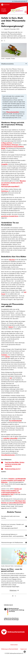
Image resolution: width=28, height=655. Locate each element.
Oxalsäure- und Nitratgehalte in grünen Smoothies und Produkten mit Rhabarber (13, 480)
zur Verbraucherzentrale (19, 1)
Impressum (23, 649)
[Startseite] (5, 5)
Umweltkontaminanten (8, 455)
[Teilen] (4, 40)
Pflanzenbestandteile (12, 112)
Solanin (11, 327)
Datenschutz (14, 645)
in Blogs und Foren (6, 143)
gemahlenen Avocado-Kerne (9, 216)
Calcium (7, 356)
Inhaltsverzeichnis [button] (7, 64)
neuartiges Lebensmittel (10, 438)
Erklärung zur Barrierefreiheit (9, 649)
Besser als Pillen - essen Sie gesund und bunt (11, 570)
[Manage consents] (24, 651)
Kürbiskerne (4, 191)
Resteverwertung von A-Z (12, 469)
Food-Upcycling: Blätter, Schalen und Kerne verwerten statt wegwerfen (14, 464)
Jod (11, 378)
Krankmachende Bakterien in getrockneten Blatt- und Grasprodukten (12, 535)
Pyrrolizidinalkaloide (15, 420)
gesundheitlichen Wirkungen (9, 145)
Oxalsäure (4, 355)
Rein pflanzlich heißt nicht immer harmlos (10, 517)
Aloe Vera (12, 259)
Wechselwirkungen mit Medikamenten (12, 542)
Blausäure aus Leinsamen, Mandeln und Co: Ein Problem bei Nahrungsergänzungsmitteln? (12, 526)
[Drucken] (1, 40)
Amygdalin (4, 164)
